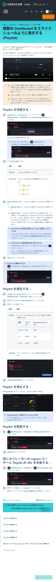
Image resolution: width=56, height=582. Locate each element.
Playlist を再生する (16, 289)
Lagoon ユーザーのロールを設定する (39, 89)
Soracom (12, 4)
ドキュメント (12, 24)
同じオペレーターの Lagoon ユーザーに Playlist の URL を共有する (26, 544)
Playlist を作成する (16, 109)
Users (27, 4)
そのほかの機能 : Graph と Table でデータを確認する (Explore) (25, 505)
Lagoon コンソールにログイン (17, 115)
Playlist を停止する (16, 387)
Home (4, 24)
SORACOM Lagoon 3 (24, 24)
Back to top (10, 550)
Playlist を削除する (16, 426)
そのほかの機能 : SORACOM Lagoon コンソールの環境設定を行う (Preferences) (30, 509)
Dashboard (20, 47)
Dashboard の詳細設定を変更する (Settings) (36, 236)
